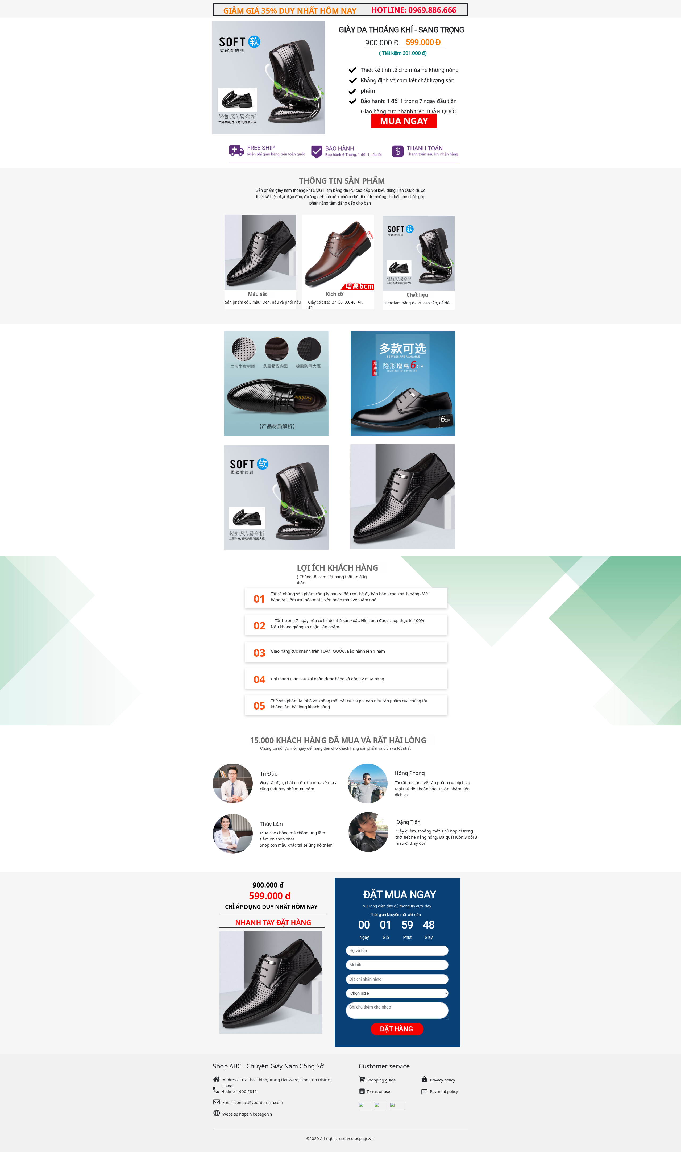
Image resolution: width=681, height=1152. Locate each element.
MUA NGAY (404, 120)
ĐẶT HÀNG (397, 1029)
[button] (207, 77)
